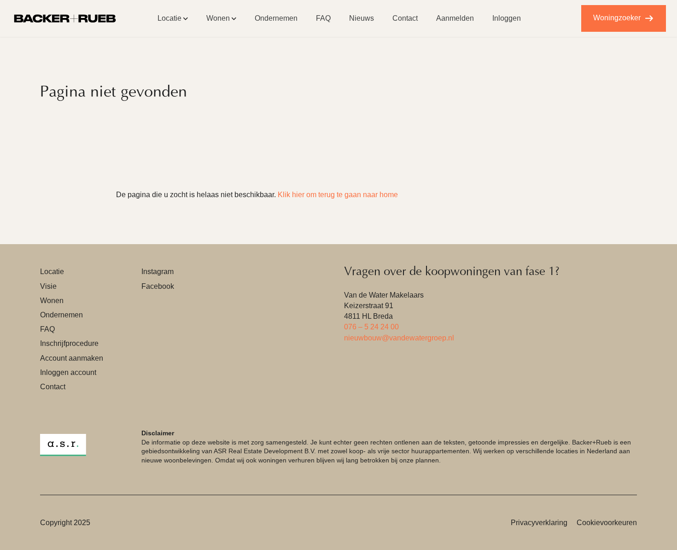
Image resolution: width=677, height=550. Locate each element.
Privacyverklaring (539, 523)
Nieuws (361, 18)
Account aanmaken (71, 358)
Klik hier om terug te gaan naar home (338, 195)
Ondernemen (276, 18)
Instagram (157, 271)
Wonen (218, 18)
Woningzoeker (617, 18)
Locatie (169, 18)
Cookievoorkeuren (607, 523)
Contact (405, 18)
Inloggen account (68, 372)
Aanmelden (455, 18)
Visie (48, 286)
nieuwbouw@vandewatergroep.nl (399, 338)
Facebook (157, 286)
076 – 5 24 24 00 (371, 327)
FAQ (323, 18)
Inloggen (506, 18)
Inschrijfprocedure (69, 343)
